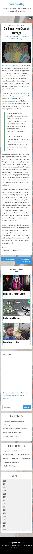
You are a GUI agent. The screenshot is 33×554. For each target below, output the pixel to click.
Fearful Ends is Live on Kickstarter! (15, 428)
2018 (4, 503)
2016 (4, 510)
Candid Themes (16, 548)
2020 (4, 497)
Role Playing (18, 39)
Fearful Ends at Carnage (11, 436)
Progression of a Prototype (12, 432)
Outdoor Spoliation (21, 93)
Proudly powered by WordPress (11, 545)
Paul (23, 25)
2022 (4, 490)
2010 (4, 529)
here (24, 182)
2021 (4, 494)
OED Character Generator (25, 260)
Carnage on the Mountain (12, 36)
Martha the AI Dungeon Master (14, 421)
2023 (4, 487)
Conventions (25, 36)
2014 (4, 516)
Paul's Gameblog (16, 4)
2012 (4, 523)
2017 (4, 507)
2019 (4, 500)
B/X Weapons (8, 425)
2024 (4, 484)
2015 (4, 513)
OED (12, 39)
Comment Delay (9, 259)
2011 (4, 526)
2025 (4, 481)
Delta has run (11, 98)
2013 (4, 519)
